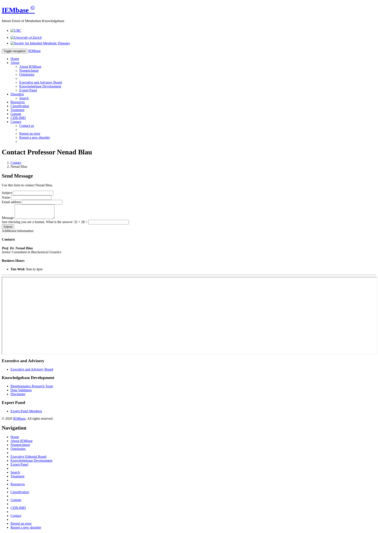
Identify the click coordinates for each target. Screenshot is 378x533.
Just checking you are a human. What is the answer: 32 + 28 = (45, 222)
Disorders (17, 94)
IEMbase (19, 418)
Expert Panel (28, 90)
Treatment (17, 110)
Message (8, 218)
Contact (15, 122)
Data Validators (21, 390)
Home (14, 59)
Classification (19, 106)
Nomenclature (29, 70)
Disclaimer (17, 394)
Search (24, 98)
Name (6, 197)
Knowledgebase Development (40, 86)
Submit (8, 226)
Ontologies (26, 74)
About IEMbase (30, 66)
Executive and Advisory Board (40, 82)
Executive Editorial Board (28, 456)
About (14, 63)
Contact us (26, 126)
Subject (7, 193)
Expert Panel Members (26, 411)
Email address (11, 202)
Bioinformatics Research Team (31, 386)
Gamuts (15, 114)
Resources (17, 102)
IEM (18, 10)
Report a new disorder (34, 137)
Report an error (29, 133)
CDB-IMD (18, 118)
